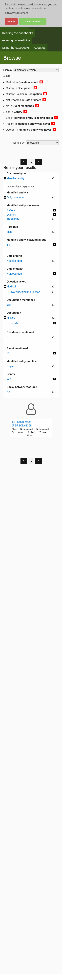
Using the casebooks (16, 47)
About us (39, 47)
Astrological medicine (16, 40)
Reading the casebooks (17, 33)
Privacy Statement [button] (16, 13)
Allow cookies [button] (33, 21)
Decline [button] (11, 21)
